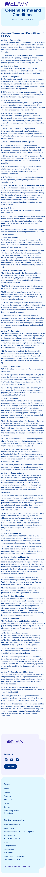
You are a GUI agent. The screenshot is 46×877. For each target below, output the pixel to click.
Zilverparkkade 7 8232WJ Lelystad (19, 831)
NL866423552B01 (12, 859)
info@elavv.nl (10, 845)
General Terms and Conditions (17, 866)
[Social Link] (6, 759)
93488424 (8, 852)
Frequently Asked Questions (12, 812)
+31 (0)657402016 (12, 838)
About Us (8, 799)
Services (7, 792)
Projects (7, 796)
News (6, 803)
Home (6, 788)
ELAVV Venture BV (12, 824)
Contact (7, 807)
